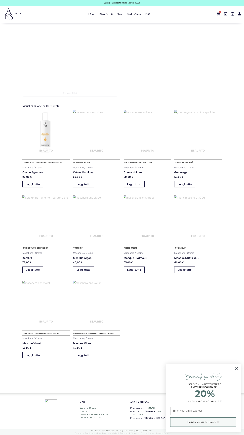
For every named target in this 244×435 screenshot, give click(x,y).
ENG (147, 14)
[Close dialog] (236, 369)
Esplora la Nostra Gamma (94, 414)
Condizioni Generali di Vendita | (124, 433)
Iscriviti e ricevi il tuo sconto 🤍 (203, 422)
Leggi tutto (33, 184)
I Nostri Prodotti (106, 14)
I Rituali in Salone (133, 14)
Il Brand (91, 14)
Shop (119, 14)
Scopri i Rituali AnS (90, 417)
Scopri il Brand (88, 408)
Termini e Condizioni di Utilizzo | (91, 433)
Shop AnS (85, 411)
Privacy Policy (147, 433)
